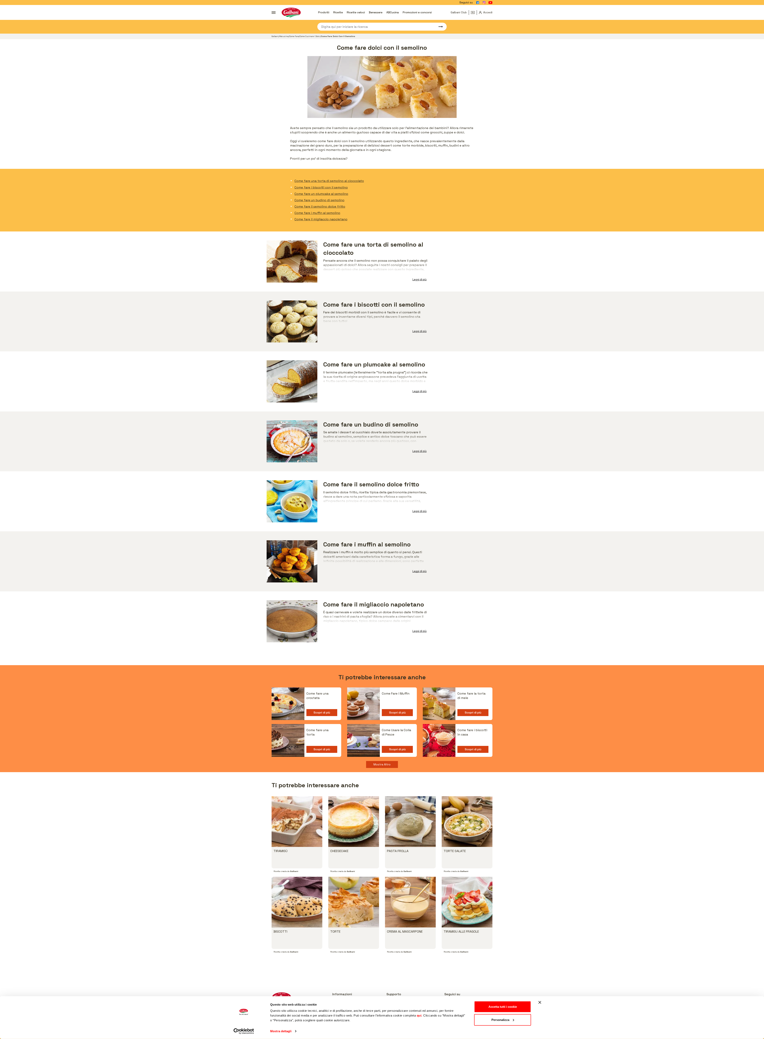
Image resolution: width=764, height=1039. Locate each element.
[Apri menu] (273, 12)
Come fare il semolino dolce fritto (319, 206)
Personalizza (500, 1019)
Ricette (338, 12)
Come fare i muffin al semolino (317, 213)
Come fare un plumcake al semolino (321, 194)
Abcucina (283, 36)
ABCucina (392, 12)
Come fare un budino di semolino (319, 200)
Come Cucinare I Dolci (310, 36)
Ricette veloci (356, 12)
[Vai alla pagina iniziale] (291, 12)
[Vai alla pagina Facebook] (478, 2)
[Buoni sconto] (474, 12)
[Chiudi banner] (539, 1002)
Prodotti (323, 12)
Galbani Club (459, 12)
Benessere (375, 12)
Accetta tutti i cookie (502, 1006)
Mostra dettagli (280, 1031)
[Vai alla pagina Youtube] (490, 2)
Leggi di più (419, 279)
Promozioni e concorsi (417, 12)
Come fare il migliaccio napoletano (320, 219)
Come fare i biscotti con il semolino (321, 187)
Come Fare (294, 36)
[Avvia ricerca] (439, 27)
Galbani (275, 36)
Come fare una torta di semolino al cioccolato (329, 181)
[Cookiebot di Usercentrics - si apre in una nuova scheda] (243, 1031)
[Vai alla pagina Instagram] (484, 2)
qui (419, 1015)
